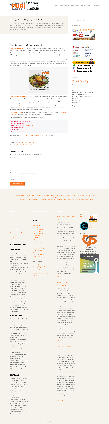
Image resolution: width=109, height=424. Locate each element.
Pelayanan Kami (63, 5)
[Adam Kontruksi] (84, 214)
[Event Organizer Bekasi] (84, 223)
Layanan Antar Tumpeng (16, 112)
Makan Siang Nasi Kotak (39, 269)
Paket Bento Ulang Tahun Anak (66, 217)
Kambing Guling (38, 242)
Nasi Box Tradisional (39, 229)
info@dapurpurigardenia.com (25, 125)
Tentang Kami (75, 5)
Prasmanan (37, 237)
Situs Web (12, 179)
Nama (11, 172)
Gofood (96, 5)
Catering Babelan (25, 195)
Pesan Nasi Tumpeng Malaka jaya (25, 142)
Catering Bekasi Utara (33, 199)
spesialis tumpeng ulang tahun (54, 27)
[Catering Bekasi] (93, 214)
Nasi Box (36, 227)
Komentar (12, 157)
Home (55, 5)
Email (11, 175)
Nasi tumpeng (16, 105)
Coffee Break (37, 235)
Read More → (60, 276)
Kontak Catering (85, 5)
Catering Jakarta (89, 199)
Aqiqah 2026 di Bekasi (38, 264)
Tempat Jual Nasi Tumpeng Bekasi (23, 144)
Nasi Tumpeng (15, 23)
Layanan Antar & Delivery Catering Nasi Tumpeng (26, 25)
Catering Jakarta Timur (36, 195)
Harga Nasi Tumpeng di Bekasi (46, 23)
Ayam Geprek (37, 256)
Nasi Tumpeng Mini (38, 233)
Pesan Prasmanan (86, 195)
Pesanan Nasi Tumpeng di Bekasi (38, 27)
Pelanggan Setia (38, 250)
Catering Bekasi (16, 195)
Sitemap (12, 237)
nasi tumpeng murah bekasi (44, 25)
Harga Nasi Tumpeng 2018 (31, 23)
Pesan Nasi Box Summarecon (62, 284)
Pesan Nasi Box (55, 195)
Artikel (11, 235)
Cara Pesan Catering (39, 248)
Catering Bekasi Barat (45, 199)
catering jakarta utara (39, 135)
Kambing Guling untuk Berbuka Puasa (42, 267)
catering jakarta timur (28, 135)
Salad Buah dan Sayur (39, 254)
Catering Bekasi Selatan (69, 199)
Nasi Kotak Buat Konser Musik (40, 271)
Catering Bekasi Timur (56, 199)
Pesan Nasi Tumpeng (65, 195)
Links (11, 239)
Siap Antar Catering (64, 347)
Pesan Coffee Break (76, 195)
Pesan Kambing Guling (21, 199)
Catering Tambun (80, 199)
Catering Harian (46, 195)
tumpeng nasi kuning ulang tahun (18, 29)
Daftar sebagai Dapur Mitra (16, 233)
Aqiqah (35, 239)
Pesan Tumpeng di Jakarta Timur (21, 27)
